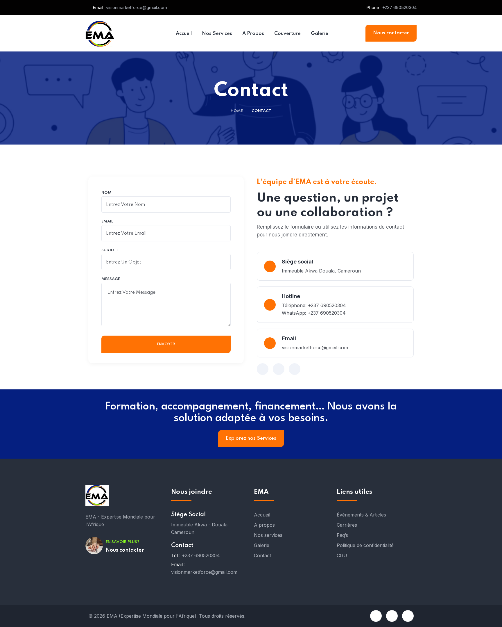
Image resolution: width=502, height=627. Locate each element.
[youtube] (408, 616)
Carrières (347, 525)
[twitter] (278, 369)
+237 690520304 (399, 7)
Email (107, 221)
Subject (110, 250)
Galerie (261, 545)
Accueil (262, 515)
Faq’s (342, 535)
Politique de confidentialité (365, 545)
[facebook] (262, 369)
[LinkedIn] (294, 369)
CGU (342, 555)
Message (110, 279)
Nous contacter (391, 33)
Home (237, 111)
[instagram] (392, 616)
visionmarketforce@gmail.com (136, 7)
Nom (106, 193)
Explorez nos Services (251, 438)
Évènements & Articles (361, 515)
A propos (264, 525)
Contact (262, 555)
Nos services (268, 535)
